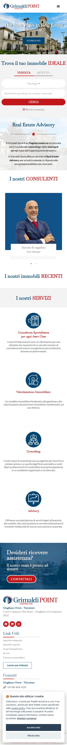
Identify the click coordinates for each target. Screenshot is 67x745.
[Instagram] (19, 624)
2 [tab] (35, 263)
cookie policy (18, 708)
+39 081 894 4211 (16, 687)
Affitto (43, 72)
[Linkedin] (12, 624)
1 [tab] (31, 263)
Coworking (33, 451)
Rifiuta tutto (34, 735)
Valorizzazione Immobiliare (33, 392)
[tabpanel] (33, 227)
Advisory (33, 511)
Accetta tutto (33, 727)
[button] (58, 6)
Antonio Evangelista (33, 247)
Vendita (24, 72)
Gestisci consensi (26, 718)
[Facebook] (6, 624)
